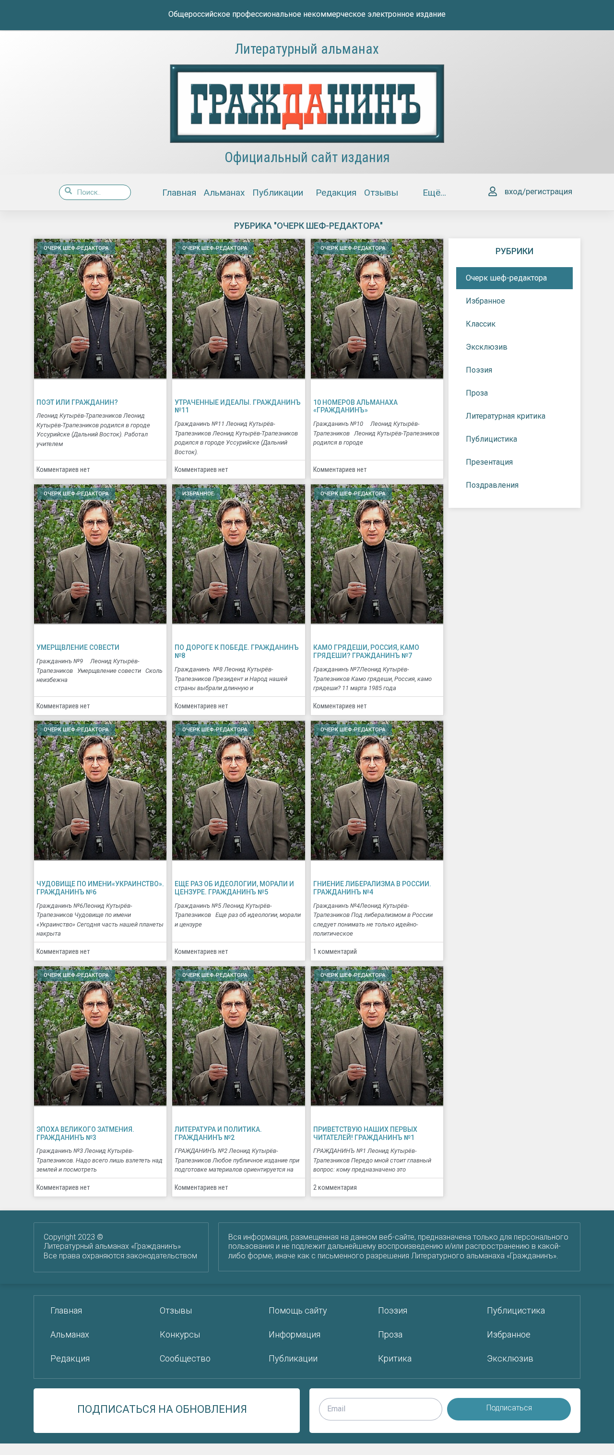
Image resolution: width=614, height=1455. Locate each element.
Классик (481, 324)
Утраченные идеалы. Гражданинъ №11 (238, 406)
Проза (477, 393)
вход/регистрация (538, 191)
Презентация (489, 462)
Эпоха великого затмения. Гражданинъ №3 (85, 1133)
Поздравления (492, 485)
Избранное (485, 300)
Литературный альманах (307, 49)
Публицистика (491, 439)
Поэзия (479, 370)
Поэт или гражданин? (77, 402)
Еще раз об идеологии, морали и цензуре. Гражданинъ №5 (234, 888)
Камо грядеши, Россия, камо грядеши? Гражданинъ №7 (366, 651)
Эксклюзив (487, 347)
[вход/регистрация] (492, 192)
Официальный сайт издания (307, 157)
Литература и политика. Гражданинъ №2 (218, 1133)
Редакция (336, 192)
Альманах (224, 192)
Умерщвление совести (77, 647)
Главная (179, 192)
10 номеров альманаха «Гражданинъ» (355, 406)
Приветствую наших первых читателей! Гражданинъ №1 (365, 1133)
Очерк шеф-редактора (506, 277)
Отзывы (381, 192)
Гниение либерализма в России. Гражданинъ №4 (372, 888)
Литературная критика (505, 416)
